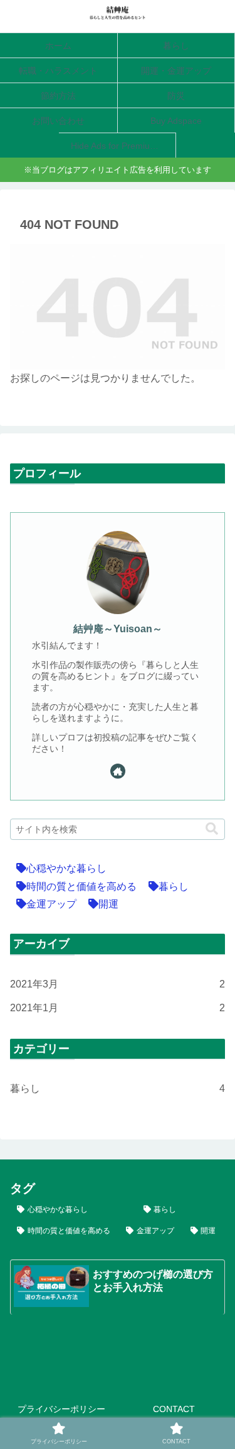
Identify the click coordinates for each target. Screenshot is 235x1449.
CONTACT (174, 1409)
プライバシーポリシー (61, 1409)
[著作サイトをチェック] (117, 771)
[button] (212, 829)
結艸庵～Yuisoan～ (117, 629)
